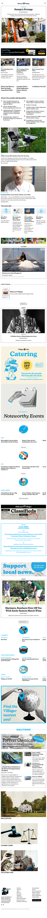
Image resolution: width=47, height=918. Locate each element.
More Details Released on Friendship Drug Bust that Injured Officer (11, 102)
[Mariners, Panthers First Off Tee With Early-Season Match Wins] (23, 592)
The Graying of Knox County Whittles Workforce (23, 71)
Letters (3, 674)
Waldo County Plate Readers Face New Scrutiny (15, 156)
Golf (23, 605)
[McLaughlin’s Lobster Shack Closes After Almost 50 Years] (29, 211)
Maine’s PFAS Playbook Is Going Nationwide (37, 754)
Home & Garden (5, 490)
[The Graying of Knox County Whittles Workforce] (23, 62)
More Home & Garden (23, 498)
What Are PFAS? (37, 777)
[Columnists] (23, 650)
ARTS (2, 464)
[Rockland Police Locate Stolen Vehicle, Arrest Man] (23, 178)
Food (25, 215)
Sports (23, 579)
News (2, 67)
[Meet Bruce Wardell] (41, 211)
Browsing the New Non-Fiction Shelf (17, 219)
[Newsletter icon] (23, 860)
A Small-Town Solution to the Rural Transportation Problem (11, 768)
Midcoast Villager (16, 292)
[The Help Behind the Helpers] (8, 62)
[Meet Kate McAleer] (6, 211)
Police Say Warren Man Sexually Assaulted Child (7, 88)
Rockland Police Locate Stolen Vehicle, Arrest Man (16, 194)
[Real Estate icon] (23, 804)
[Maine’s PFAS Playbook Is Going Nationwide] (27, 754)
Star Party (4, 639)
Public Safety (35, 67)
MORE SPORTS (23, 622)
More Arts (23, 473)
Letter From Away (26, 637)
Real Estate (6, 818)
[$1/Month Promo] (23, 52)
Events (23, 308)
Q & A (2, 215)
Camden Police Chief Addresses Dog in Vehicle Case (36, 108)
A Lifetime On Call (39, 86)
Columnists (4, 635)
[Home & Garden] (23, 481)
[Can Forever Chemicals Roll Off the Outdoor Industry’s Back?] (27, 765)
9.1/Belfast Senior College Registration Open (23, 336)
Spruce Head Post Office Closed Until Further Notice (36, 117)
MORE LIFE (23, 303)
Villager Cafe (7, 872)
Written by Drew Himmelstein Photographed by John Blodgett (15, 275)
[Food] (23, 429)
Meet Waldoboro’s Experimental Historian (17, 273)
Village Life (15, 215)
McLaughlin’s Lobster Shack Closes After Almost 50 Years (35, 101)
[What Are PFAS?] (27, 778)
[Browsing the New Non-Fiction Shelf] (18, 211)
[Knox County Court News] (39, 62)
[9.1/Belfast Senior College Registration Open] (23, 321)
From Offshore (4, 637)
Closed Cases (7, 845)
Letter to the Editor (5, 677)
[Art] (23, 455)
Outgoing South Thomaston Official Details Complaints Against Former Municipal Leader (12, 112)
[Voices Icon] (23, 630)
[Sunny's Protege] (23, 30)
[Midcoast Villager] (5, 293)
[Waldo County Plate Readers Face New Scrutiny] (23, 140)
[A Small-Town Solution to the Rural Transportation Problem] (12, 758)
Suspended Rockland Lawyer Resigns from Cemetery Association (35, 112)
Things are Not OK (6, 679)
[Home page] (23, 3)
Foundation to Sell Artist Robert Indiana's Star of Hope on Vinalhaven (35, 122)
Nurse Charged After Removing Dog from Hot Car (12, 107)
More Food (23, 447)
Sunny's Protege (23, 9)
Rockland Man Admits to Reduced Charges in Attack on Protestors (12, 118)
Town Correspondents (8, 655)
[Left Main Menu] (2, 3)
